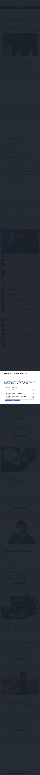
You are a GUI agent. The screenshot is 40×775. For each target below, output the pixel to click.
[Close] (38, 373)
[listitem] (20, 387)
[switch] (33, 389)
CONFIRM (12, 400)
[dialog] (20, 387)
